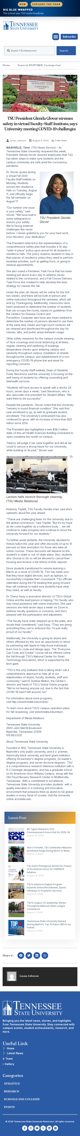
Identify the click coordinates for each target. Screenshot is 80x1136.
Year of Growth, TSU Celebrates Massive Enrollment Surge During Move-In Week (49, 849)
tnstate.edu (24, 799)
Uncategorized (52, 65)
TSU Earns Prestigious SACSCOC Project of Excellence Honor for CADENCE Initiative (49, 869)
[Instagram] (30, 1128)
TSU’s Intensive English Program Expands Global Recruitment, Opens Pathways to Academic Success (46, 887)
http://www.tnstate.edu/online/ (30, 701)
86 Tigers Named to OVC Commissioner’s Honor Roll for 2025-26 (48, 831)
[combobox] (29, 50)
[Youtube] (37, 1128)
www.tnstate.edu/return (49, 711)
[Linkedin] (49, 1128)
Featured (23, 65)
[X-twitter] (43, 1128)
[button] (55, 36)
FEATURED (36, 65)
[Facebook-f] (24, 1128)
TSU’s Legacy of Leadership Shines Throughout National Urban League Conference (46, 905)
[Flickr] (55, 1128)
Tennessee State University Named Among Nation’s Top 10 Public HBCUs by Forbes (49, 924)
